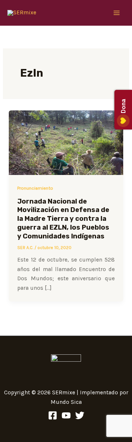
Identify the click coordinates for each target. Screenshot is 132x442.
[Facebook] (52, 415)
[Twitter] (79, 415)
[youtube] (66, 415)
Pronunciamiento (35, 188)
